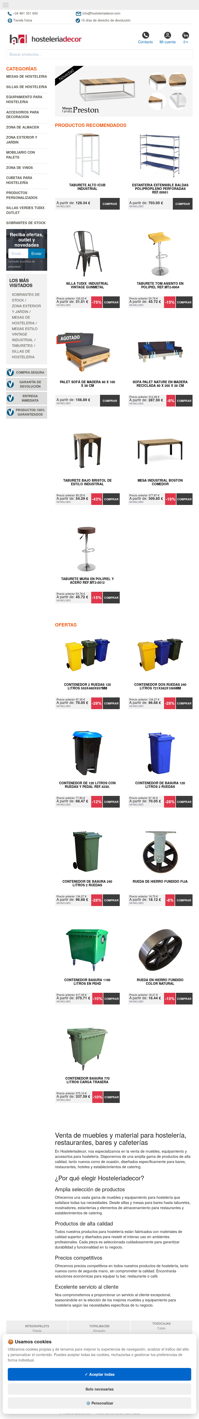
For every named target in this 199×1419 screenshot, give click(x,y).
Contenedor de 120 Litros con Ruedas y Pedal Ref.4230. (87, 785)
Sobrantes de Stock (26, 222)
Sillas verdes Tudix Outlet (25, 210)
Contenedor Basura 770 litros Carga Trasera (87, 1080)
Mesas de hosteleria (26, 76)
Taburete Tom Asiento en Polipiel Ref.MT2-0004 (160, 285)
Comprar (110, 204)
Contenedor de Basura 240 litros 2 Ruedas (87, 883)
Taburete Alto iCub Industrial (87, 187)
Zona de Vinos (19, 167)
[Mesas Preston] (124, 91)
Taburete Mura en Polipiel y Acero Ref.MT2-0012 (87, 581)
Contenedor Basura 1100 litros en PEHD (87, 982)
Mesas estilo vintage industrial (25, 334)
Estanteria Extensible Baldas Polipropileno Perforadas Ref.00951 (160, 188)
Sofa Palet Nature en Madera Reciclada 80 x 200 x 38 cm (160, 384)
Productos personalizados (22, 195)
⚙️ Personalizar (99, 1403)
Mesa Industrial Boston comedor (160, 482)
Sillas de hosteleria (26, 86)
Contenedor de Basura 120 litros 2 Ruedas (160, 785)
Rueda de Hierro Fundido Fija (160, 882)
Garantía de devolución (30, 384)
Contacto (145, 41)
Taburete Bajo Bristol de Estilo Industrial (87, 482)
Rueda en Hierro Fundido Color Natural (160, 982)
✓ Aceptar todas (100, 1374)
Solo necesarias (100, 1389)
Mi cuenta (168, 41)
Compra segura (30, 372)
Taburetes (22, 345)
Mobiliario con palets (20, 155)
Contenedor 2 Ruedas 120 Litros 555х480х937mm (87, 686)
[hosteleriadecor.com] (46, 35)
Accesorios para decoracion (22, 114)
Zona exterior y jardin (21, 140)
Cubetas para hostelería (19, 180)
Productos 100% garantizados (30, 412)
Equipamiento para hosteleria (24, 99)
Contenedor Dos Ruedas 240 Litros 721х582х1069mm (160, 686)
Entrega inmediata (30, 398)
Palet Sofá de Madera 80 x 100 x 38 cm (87, 384)
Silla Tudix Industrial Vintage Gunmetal (87, 285)
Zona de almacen (22, 127)
